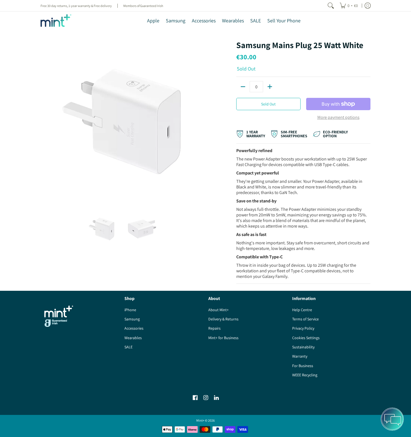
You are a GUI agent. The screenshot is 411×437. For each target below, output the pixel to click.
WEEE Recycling (304, 374)
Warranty (299, 356)
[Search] (331, 5)
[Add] (270, 86)
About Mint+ (218, 309)
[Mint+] (56, 20)
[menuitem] (349, 5)
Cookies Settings (306, 337)
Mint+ (200, 420)
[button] (195, 397)
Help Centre (302, 309)
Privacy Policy (303, 328)
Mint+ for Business (223, 337)
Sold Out (268, 104)
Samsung (132, 319)
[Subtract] (243, 86)
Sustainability (303, 346)
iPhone (130, 309)
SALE (128, 346)
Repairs (214, 328)
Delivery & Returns (223, 319)
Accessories (133, 328)
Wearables (133, 337)
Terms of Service (305, 319)
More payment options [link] (338, 117)
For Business (302, 365)
